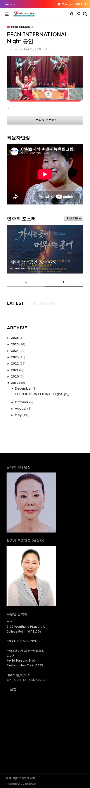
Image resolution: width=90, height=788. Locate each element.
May (18, 415)
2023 (15, 357)
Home (8, 4)
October (22, 402)
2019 (15, 383)
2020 (15, 376)
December (24, 388)
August (21, 408)
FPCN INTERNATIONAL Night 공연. (42, 394)
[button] (8, 4)
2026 (15, 338)
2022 (15, 363)
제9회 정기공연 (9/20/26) (33, 261)
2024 (15, 350)
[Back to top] (79, 777)
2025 (15, 344)
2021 (15, 370)
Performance (22, 27)
